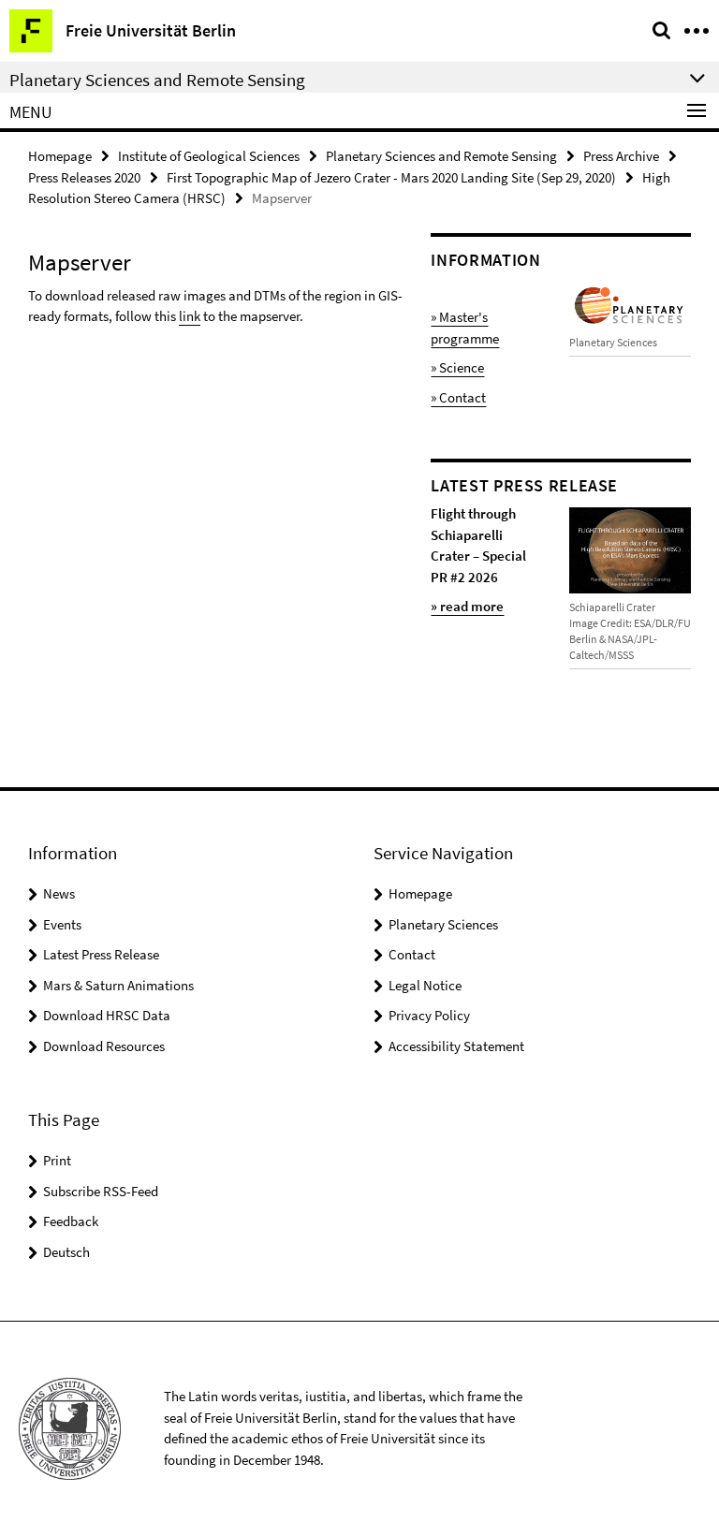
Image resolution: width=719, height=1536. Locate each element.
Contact (412, 954)
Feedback (70, 1221)
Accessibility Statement (456, 1046)
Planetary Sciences (443, 924)
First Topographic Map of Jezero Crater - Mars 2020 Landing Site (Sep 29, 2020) (391, 177)
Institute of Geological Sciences (209, 156)
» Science (457, 367)
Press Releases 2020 (84, 177)
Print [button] (57, 1160)
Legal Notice (425, 985)
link (189, 316)
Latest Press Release (101, 954)
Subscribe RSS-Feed (100, 1191)
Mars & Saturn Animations (118, 985)
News (59, 893)
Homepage (60, 156)
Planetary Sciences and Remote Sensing (441, 156)
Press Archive (621, 156)
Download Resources (104, 1046)
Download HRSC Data (106, 1015)
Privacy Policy (429, 1015)
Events (62, 924)
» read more (467, 606)
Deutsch (66, 1252)
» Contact (458, 397)
